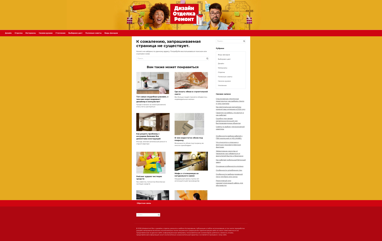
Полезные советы (93, 33)
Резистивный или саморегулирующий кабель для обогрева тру (229, 183)
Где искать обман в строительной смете (191, 93)
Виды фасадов (111, 33)
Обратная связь (144, 203)
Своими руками (46, 33)
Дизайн (8, 33)
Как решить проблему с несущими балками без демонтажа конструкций (148, 136)
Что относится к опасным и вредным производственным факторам (228, 144)
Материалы (30, 33)
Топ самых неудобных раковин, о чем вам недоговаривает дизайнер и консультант (152, 99)
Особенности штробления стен (229, 170)
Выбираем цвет (75, 33)
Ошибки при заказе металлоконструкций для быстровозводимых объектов (228, 121)
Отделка (18, 33)
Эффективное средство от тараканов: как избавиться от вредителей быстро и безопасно (229, 153)
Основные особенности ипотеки (229, 166)
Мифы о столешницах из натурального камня (187, 174)
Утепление (60, 33)
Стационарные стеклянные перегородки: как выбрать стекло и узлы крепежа (230, 101)
